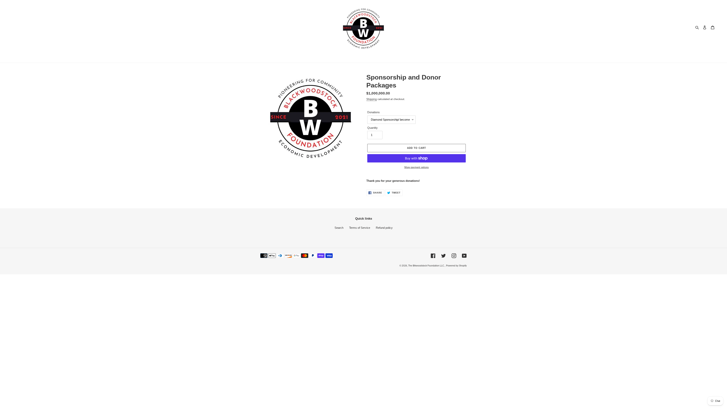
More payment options (416, 167)
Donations (373, 112)
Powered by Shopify (456, 265)
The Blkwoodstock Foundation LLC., (426, 265)
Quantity (372, 127)
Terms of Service (359, 227)
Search (339, 227)
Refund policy (384, 227)
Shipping (371, 99)
